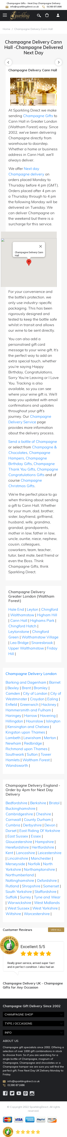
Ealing (52, 699)
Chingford (49, 609)
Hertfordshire (43, 847)
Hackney (48, 704)
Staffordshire (45, 891)
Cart (47, 15)
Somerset (51, 886)
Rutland (12, 886)
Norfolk (34, 863)
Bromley (41, 687)
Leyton (32, 609)
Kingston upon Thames (25, 732)
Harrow (30, 715)
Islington (53, 721)
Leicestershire (49, 852)
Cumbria (13, 825)
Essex (36, 836)
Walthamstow (22, 615)
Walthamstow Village (40, 637)
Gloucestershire (19, 841)
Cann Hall (18, 620)
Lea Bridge (19, 642)
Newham (13, 743)
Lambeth (13, 737)
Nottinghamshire (20, 880)
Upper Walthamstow (26, 648)
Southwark (15, 754)
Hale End (16, 609)
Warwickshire (19, 902)
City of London (35, 693)
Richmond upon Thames (26, 748)
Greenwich (29, 704)
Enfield (11, 704)
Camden (13, 693)
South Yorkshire (19, 891)
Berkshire (38, 803)
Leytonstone (18, 631)
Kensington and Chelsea (28, 726)
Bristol (54, 803)
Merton (50, 737)
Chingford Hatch (22, 626)
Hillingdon (14, 721)
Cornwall (13, 819)
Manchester (41, 858)
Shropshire (31, 886)
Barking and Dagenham (26, 682)
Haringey (13, 715)
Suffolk (11, 897)
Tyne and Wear (47, 897)
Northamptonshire (39, 869)
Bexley (13, 687)
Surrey (25, 897)
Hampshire (44, 841)
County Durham (37, 819)
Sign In (58, 15)
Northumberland (20, 875)
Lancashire (25, 852)
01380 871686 (54, 6)
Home (6, 29)
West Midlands (47, 902)
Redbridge (33, 743)
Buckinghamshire (20, 808)
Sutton (32, 754)
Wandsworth (17, 765)
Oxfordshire (47, 880)
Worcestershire (37, 913)
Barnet (54, 682)
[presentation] (8, 62)
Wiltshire (13, 913)
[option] (33, 955)
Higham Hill (47, 615)
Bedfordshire (16, 803)
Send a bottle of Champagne (32, 441)
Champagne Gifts (38, 115)
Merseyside (15, 863)
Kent (9, 852)
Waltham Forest (36, 760)
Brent (26, 687)
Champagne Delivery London (31, 673)
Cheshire (43, 814)
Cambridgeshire (19, 814)
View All (56, 929)
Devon (49, 825)
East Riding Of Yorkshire (39, 830)
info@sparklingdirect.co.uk (24, 6)
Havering (48, 715)
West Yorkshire (45, 908)
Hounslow (34, 721)
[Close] (40, 246)
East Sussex (17, 836)
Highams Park (42, 620)
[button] (29, 262)
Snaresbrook (42, 642)
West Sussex (18, 908)
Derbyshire (32, 825)
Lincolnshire (17, 858)
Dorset (11, 830)
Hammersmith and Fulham (28, 710)
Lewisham (32, 737)
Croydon (37, 699)
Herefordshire (17, 847)
